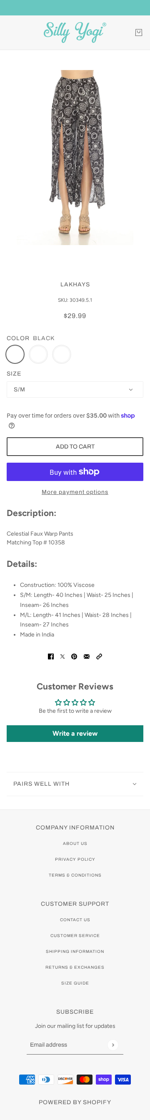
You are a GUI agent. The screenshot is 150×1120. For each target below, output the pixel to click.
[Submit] (112, 1044)
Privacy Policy (75, 859)
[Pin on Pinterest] (74, 656)
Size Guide (75, 983)
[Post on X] (62, 656)
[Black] (15, 354)
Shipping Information (75, 951)
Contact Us (75, 919)
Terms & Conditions (75, 875)
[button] (99, 656)
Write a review (75, 733)
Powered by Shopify (75, 1102)
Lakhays (75, 284)
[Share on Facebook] (51, 656)
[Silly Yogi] (75, 32)
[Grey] (38, 354)
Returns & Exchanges (75, 967)
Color (18, 338)
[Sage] (61, 354)
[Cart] (138, 32)
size (14, 374)
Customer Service (75, 935)
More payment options (75, 492)
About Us (75, 843)
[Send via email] (86, 656)
